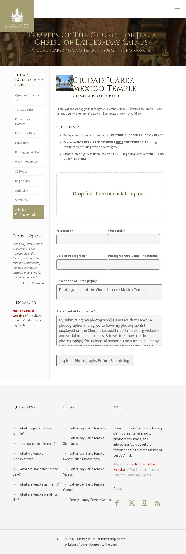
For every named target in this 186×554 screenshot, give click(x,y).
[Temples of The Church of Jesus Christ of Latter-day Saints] (17, 16)
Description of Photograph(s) (77, 281)
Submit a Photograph (23, 212)
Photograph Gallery (27, 152)
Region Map (22, 181)
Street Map (21, 200)
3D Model (21, 171)
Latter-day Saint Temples (88, 428)
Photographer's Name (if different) (133, 256)
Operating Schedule (27, 95)
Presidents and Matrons (24, 121)
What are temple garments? (40, 484)
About (117, 489)
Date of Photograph (71, 256)
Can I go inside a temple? (37, 443)
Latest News (22, 143)
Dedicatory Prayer (26, 133)
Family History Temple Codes (90, 500)
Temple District (24, 110)
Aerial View (21, 190)
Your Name (64, 231)
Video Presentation (27, 162)
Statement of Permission (75, 311)
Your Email (116, 231)
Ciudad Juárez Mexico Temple (65, 50)
